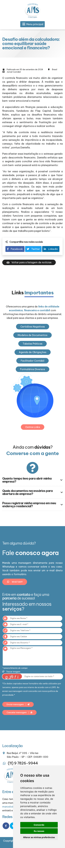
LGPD (53, 687)
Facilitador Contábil (32, 360)
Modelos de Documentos (32, 335)
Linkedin (52, 249)
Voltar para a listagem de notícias (31, 262)
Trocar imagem (13, 671)
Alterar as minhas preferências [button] (39, 837)
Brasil (54, 69)
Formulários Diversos (32, 369)
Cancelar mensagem (17, 712)
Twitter (35, 249)
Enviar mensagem (15, 704)
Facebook (16, 249)
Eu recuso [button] (39, 831)
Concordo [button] (39, 824)
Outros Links (32, 427)
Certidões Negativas (32, 326)
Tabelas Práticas (32, 343)
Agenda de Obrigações (32, 352)
